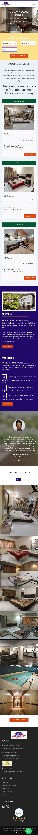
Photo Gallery (6, 789)
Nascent (19, 833)
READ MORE (7, 346)
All (18, 480)
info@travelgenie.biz (11, 756)
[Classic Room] (19, 548)
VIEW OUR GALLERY (19, 720)
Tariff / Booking (7, 792)
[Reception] (19, 652)
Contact (4, 795)
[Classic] (19, 625)
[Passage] (19, 702)
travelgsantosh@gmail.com (11, 758)
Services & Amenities (9, 785)
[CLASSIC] (19, 510)
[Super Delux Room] (19, 573)
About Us (5, 782)
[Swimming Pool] (19, 677)
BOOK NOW (30, 154)
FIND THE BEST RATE (19, 56)
